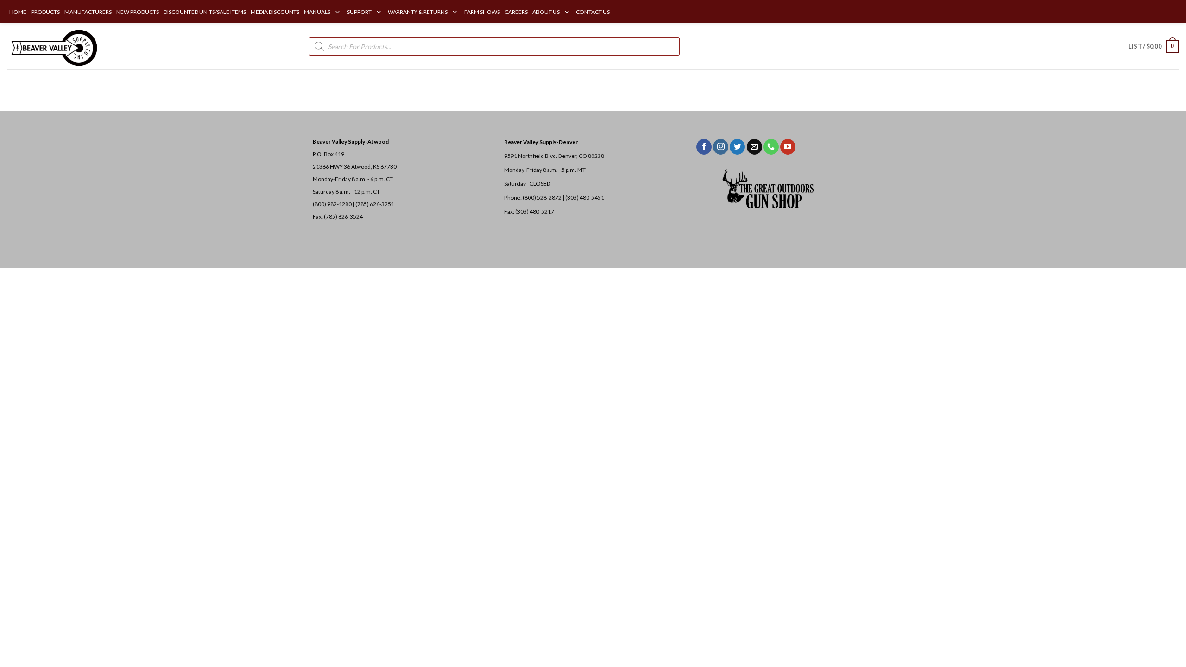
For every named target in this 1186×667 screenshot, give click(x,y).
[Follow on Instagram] (720, 147)
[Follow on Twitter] (737, 147)
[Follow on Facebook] (704, 147)
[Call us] (771, 147)
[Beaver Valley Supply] (53, 46)
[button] (1154, 46)
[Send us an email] (754, 147)
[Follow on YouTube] (787, 147)
